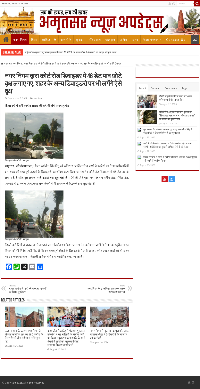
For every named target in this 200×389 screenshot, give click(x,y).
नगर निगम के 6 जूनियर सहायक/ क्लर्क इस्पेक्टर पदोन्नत (106, 288)
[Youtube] (169, 3)
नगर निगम (20, 40)
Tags (184, 88)
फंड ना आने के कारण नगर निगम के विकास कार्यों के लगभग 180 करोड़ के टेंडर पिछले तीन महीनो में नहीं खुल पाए (24, 336)
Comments (171, 88)
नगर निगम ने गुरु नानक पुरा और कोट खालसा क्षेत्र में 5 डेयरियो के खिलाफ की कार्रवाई (109, 334)
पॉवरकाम (95, 40)
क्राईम (80, 40)
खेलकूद (110, 40)
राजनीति (66, 40)
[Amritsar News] (100, 21)
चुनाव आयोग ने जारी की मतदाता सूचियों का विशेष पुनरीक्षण (27, 288)
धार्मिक (124, 40)
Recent (142, 88)
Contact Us (175, 40)
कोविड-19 (49, 40)
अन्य (135, 40)
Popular (155, 88)
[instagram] (173, 3)
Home (6, 39)
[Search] (197, 3)
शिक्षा (34, 40)
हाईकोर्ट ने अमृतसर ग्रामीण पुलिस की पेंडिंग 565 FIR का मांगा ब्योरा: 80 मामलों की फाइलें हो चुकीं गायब (70, 52)
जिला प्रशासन (152, 40)
